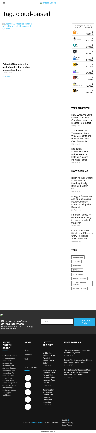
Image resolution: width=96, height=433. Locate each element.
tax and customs (79, 288)
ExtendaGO (77, 270)
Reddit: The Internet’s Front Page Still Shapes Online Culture (49, 358)
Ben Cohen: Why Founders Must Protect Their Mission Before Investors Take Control (49, 376)
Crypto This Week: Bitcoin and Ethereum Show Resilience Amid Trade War (82, 234)
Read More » (6, 76)
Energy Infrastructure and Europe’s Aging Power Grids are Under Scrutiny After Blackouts (81, 201)
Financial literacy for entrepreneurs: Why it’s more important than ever (81, 219)
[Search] (92, 3)
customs (76, 261)
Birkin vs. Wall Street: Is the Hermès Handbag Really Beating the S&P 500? (82, 183)
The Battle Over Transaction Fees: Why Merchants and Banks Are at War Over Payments (81, 136)
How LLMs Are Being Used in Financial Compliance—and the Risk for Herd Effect (82, 119)
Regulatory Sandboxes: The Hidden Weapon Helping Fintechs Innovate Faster (79, 154)
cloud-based (78, 257)
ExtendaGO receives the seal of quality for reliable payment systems (16, 67)
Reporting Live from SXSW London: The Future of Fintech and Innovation (48, 396)
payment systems (79, 278)
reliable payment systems (79, 283)
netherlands (78, 274)
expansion (77, 265)
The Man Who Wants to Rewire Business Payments (77, 351)
